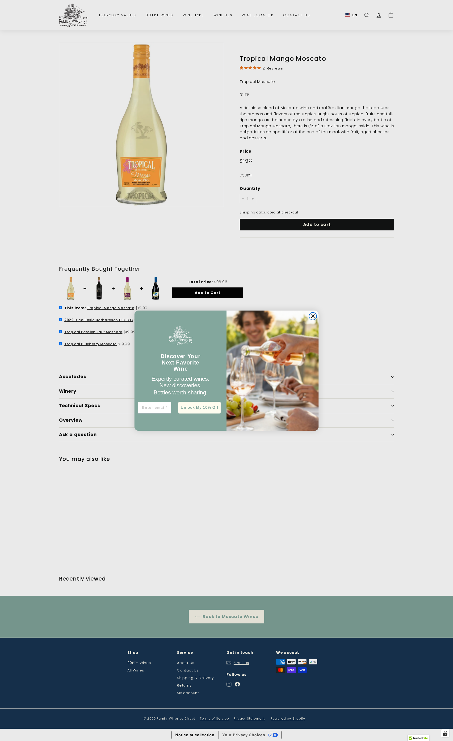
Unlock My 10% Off (199, 407)
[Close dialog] (313, 316)
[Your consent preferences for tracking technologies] (445, 733)
